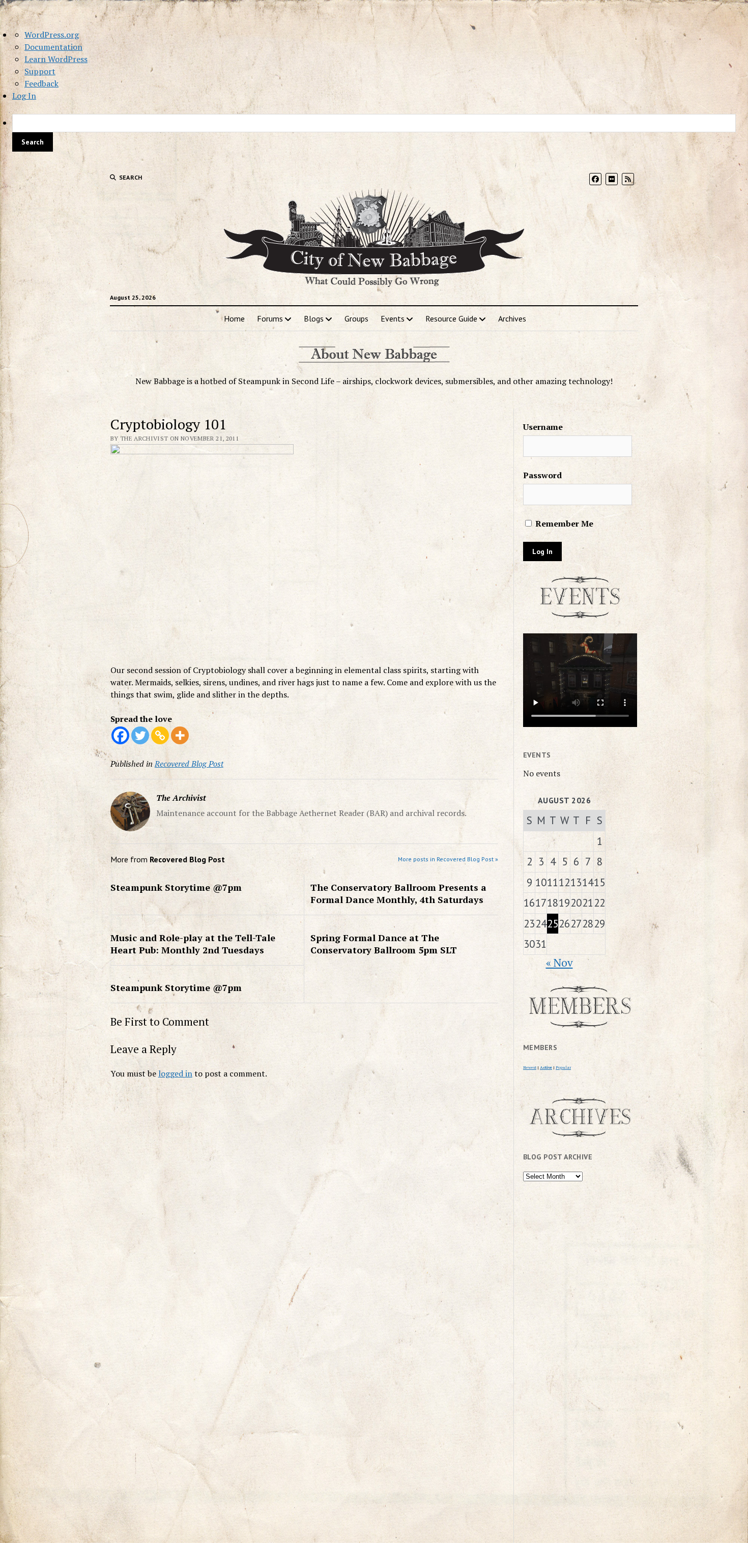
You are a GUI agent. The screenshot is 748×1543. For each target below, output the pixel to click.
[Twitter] (140, 735)
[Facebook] (120, 735)
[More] (180, 735)
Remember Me (563, 523)
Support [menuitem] (39, 71)
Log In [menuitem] (24, 95)
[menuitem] (374, 133)
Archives (512, 318)
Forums (270, 318)
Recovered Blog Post (189, 763)
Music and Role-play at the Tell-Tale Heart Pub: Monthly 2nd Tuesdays (192, 943)
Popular (563, 1067)
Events (393, 318)
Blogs (314, 318)
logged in (175, 1073)
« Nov (559, 962)
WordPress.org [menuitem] (51, 34)
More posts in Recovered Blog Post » (448, 859)
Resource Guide (451, 318)
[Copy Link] (160, 735)
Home (234, 318)
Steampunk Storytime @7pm (176, 887)
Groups (356, 318)
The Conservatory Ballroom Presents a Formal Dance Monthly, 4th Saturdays (398, 893)
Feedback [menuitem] (41, 83)
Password (542, 475)
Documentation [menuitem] (53, 46)
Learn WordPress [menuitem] (56, 59)
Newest (529, 1067)
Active (546, 1067)
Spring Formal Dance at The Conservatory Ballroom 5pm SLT (383, 943)
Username (543, 426)
